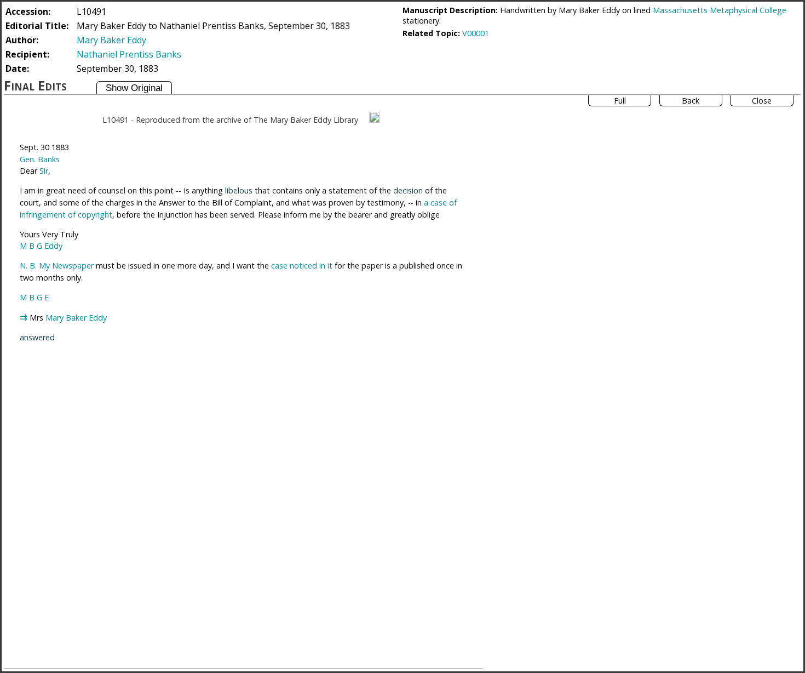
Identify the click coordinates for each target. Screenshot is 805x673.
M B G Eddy (41, 246)
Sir (43, 171)
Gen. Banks (40, 159)
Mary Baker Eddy (111, 40)
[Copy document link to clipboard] (374, 117)
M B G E (34, 297)
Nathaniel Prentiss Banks (129, 54)
